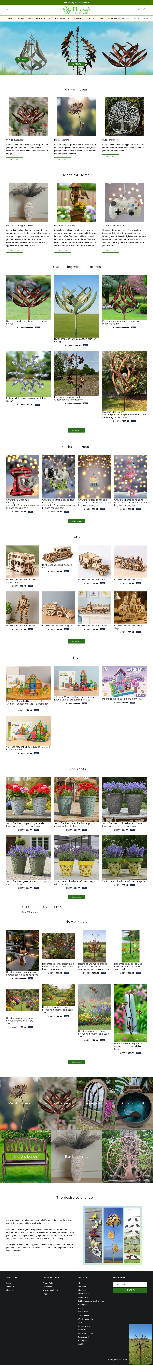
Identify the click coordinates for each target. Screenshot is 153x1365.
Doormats (82, 1330)
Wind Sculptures (84, 1294)
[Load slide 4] (75, 72)
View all (76, 430)
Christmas (82, 1290)
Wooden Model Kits (85, 1319)
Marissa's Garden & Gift (123, 1360)
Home (8, 1283)
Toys (80, 1323)
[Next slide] (83, 72)
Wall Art (81, 1308)
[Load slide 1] (69, 72)
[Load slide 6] (79, 72)
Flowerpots (82, 1305)
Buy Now (76, 64)
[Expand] (132, 1327)
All (79, 1283)
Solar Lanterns (83, 1315)
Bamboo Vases (84, 1326)
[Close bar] (151, 1)
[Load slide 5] (77, 72)
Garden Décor (83, 1297)
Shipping (46, 1294)
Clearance (82, 1287)
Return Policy (48, 1287)
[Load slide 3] (73, 72)
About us (9, 1290)
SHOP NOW (14, 159)
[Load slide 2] (71, 72)
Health (80, 1344)
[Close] (149, 1327)
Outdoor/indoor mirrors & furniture (91, 1301)
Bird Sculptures (83, 1312)
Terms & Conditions (50, 1290)
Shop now (110, 251)
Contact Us (10, 1287)
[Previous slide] (64, 72)
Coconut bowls (83, 1337)
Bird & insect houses (86, 1333)
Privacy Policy (48, 1283)
